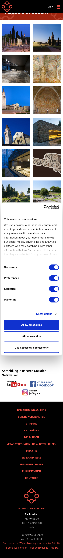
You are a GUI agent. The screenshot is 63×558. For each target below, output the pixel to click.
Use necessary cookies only (31, 347)
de (49, 6)
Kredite (54, 548)
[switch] (54, 278)
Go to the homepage (7, 6)
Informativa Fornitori (16, 547)
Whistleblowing (27, 543)
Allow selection (31, 336)
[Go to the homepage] (31, 495)
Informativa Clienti (49, 543)
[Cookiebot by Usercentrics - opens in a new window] (44, 207)
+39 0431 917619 (34, 534)
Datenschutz (10, 543)
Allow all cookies (31, 324)
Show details (44, 313)
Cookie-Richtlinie (39, 547)
